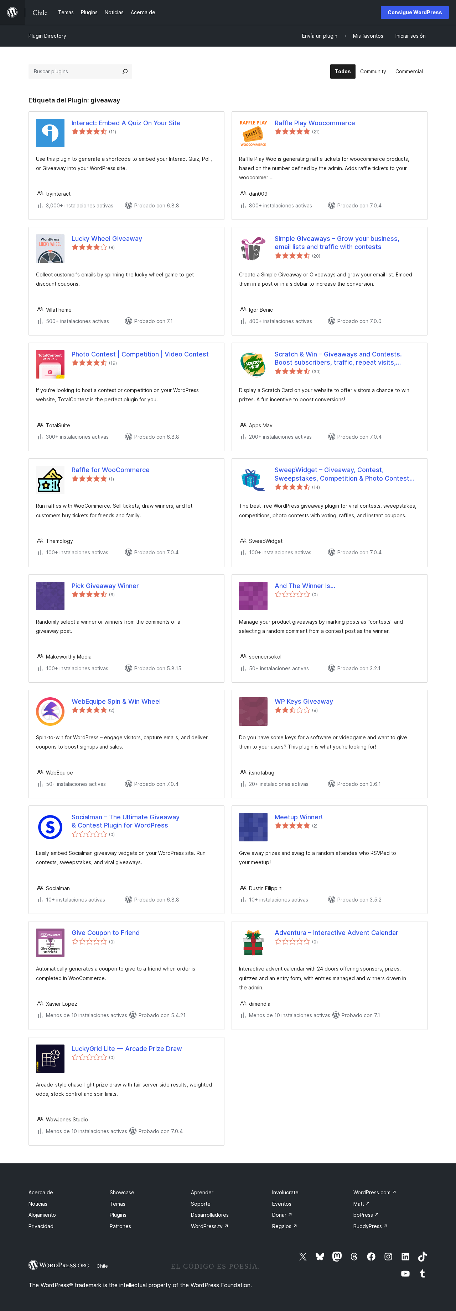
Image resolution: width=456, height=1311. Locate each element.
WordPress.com (375, 1192)
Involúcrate (285, 1192)
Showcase (122, 1192)
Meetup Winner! (299, 817)
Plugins (118, 1215)
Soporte (201, 1204)
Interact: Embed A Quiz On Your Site (126, 123)
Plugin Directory (47, 36)
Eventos (281, 1204)
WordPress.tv (210, 1226)
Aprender (202, 1192)
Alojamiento (42, 1215)
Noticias (37, 1204)
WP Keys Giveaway (304, 701)
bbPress (366, 1215)
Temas (117, 1204)
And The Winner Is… (305, 586)
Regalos (284, 1226)
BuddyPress (370, 1226)
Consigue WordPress (415, 12)
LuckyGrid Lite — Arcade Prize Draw (127, 1048)
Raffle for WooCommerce (111, 470)
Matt (361, 1204)
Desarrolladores (210, 1215)
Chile (102, 1266)
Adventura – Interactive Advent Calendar (336, 932)
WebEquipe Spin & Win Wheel (116, 701)
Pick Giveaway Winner (105, 586)
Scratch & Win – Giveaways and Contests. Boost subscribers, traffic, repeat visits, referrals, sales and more (338, 358)
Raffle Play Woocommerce (315, 123)
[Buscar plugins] (125, 71)
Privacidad (40, 1226)
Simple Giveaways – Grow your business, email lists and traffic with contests (337, 242)
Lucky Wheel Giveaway (107, 238)
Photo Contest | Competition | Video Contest (140, 354)
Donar (282, 1215)
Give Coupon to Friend (106, 932)
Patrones (120, 1226)
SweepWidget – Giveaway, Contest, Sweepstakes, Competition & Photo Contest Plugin (342, 474)
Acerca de (40, 1192)
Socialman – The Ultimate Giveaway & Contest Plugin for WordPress (126, 821)
